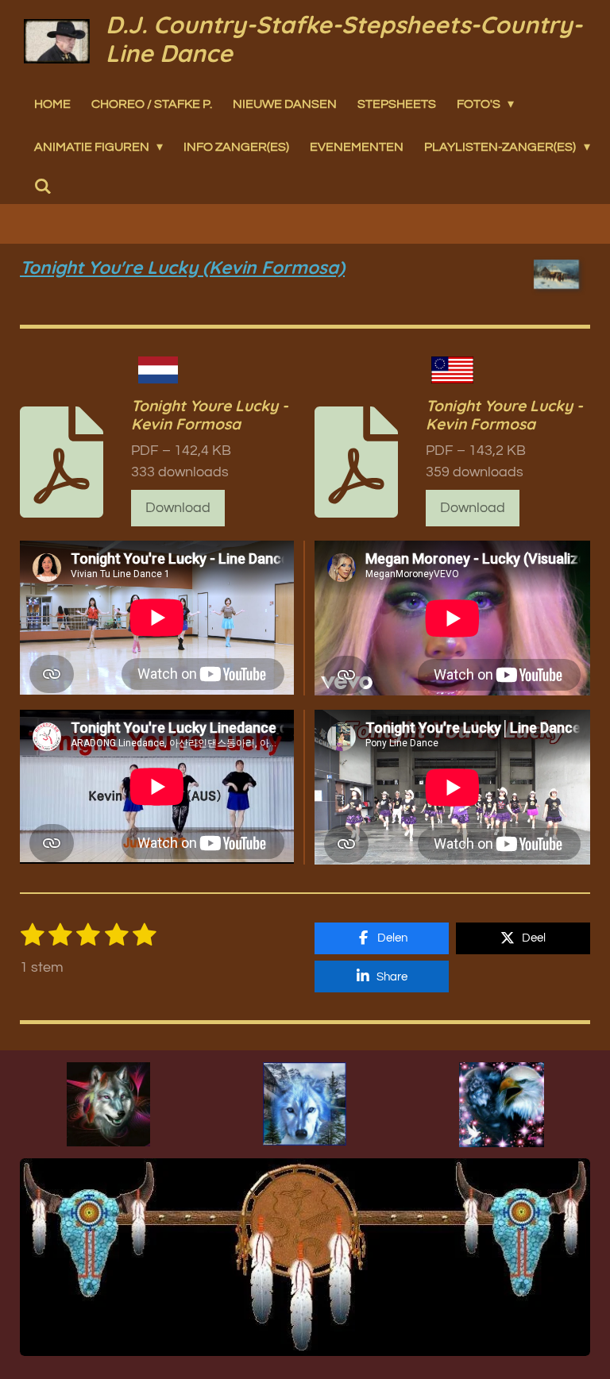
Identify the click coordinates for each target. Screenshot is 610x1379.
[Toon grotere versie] (108, 1104)
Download (177, 508)
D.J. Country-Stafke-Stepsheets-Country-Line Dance (344, 39)
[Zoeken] (43, 186)
